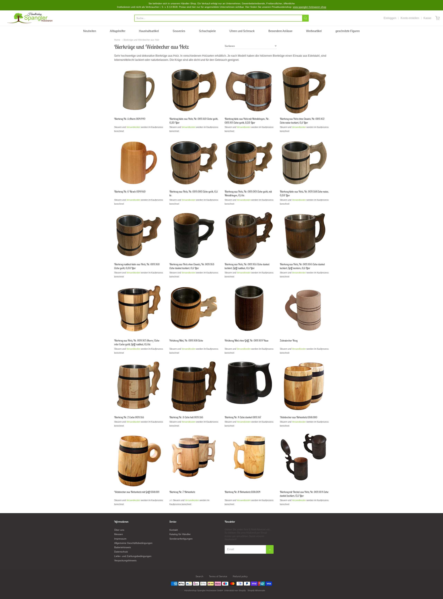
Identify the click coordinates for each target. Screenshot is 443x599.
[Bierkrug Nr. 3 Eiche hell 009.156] (193, 386)
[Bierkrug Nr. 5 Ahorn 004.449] (138, 90)
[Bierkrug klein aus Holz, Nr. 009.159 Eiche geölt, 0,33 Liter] (193, 90)
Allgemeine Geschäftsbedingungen (133, 543)
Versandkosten (133, 127)
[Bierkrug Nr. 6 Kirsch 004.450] (138, 162)
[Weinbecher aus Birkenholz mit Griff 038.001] (138, 460)
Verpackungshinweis (125, 560)
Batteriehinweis (122, 547)
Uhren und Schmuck (242, 31)
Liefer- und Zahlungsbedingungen (132, 556)
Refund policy (240, 576)
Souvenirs (179, 31)
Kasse (427, 18)
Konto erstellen (410, 18)
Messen (118, 534)
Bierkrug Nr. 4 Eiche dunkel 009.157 (243, 417)
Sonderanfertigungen (181, 538)
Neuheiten (89, 31)
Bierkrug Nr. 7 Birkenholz (182, 492)
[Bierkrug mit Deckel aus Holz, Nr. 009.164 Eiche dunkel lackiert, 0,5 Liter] (304, 457)
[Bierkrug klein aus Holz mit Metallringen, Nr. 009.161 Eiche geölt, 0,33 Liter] (249, 90)
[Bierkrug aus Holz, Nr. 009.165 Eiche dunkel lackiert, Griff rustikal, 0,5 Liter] (249, 235)
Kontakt (173, 529)
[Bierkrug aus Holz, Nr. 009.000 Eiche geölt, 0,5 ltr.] (193, 162)
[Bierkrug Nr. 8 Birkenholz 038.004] (249, 457)
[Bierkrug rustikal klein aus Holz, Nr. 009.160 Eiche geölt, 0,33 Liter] (138, 235)
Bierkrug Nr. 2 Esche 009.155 (129, 417)
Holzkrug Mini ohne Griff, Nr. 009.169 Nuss (246, 340)
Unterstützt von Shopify (235, 590)
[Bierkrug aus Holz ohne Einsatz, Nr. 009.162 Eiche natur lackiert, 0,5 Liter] (304, 90)
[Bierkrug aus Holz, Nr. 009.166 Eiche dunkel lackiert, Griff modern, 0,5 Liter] (304, 235)
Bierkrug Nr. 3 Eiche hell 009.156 (186, 417)
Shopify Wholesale (256, 590)
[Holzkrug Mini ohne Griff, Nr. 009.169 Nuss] (249, 308)
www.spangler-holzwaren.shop (309, 7)
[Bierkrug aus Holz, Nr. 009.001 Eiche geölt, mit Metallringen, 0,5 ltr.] (249, 162)
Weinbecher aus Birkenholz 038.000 (298, 417)
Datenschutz (121, 551)
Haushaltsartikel (149, 31)
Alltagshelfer (117, 31)
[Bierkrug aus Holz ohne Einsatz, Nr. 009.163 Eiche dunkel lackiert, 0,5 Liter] (193, 235)
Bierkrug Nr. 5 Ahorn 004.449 (129, 118)
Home (117, 40)
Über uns (119, 529)
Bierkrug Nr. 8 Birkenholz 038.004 (242, 492)
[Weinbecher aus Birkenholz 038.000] (304, 386)
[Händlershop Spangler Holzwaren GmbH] (30, 18)
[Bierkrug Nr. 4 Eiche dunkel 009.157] (249, 383)
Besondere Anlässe (280, 31)
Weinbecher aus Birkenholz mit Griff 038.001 (136, 492)
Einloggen (390, 18)
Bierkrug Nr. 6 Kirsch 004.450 (130, 191)
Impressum (120, 538)
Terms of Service (218, 576)
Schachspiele (207, 31)
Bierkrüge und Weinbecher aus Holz (141, 40)
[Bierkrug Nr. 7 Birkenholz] (193, 457)
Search (199, 576)
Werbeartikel (314, 31)
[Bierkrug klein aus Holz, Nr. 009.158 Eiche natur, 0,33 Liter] (304, 162)
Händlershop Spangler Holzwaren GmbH (203, 590)
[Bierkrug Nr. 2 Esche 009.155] (138, 385)
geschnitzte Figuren (348, 31)
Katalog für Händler (180, 534)
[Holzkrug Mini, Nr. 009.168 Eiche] (193, 308)
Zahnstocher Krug (288, 340)
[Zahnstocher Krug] (304, 310)
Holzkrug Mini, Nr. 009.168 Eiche (186, 340)
